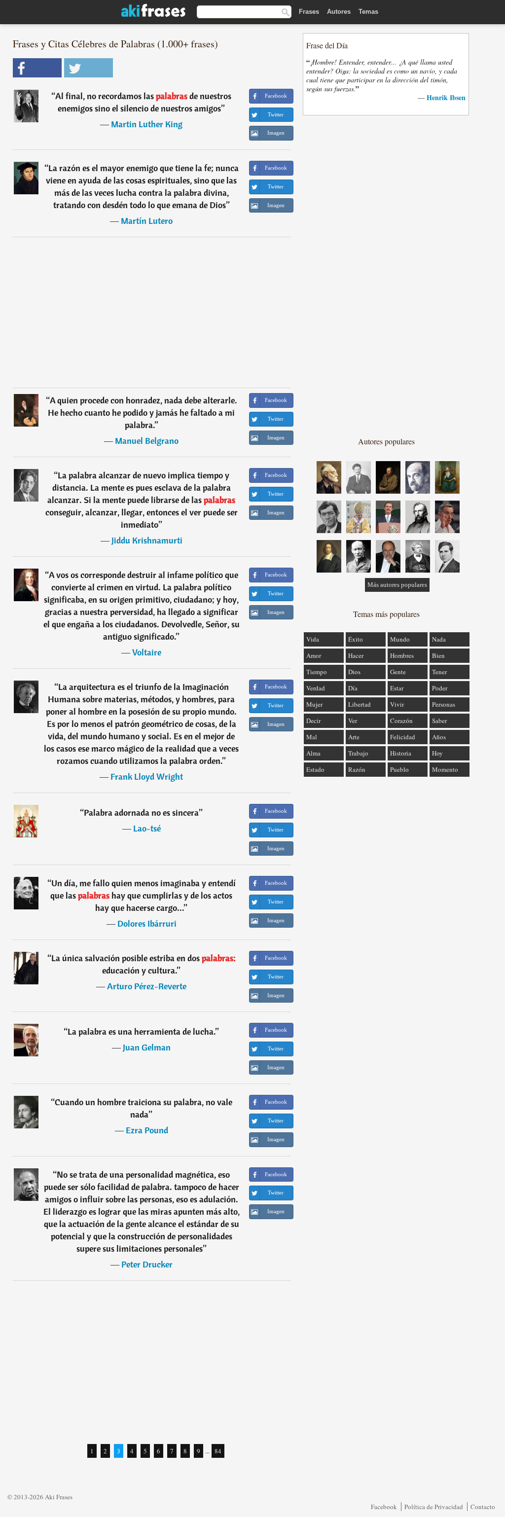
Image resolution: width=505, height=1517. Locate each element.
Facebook (384, 1506)
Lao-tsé (147, 828)
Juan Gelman (147, 1047)
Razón (356, 769)
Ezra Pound (147, 1130)
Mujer (314, 704)
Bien (438, 655)
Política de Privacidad (433, 1506)
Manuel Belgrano (147, 440)
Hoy (437, 753)
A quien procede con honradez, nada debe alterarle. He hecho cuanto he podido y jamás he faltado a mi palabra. (142, 413)
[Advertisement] (152, 312)
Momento (445, 769)
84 (218, 1450)
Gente (398, 671)
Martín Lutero (147, 220)
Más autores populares (397, 584)
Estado (315, 769)
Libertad (359, 704)
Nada (439, 639)
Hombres (402, 655)
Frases (309, 11)
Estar (396, 688)
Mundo (400, 639)
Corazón (401, 720)
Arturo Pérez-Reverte (146, 986)
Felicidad (402, 736)
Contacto (482, 1506)
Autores (339, 11)
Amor (313, 655)
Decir (313, 720)
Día (353, 688)
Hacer (355, 655)
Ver (352, 720)
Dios (354, 671)
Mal (311, 736)
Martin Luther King (146, 124)
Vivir (397, 704)
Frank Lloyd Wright (146, 776)
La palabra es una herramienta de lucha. (142, 1031)
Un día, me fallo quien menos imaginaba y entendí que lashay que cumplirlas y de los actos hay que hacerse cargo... (143, 895)
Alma (313, 753)
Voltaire (146, 652)
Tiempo (316, 671)
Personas (443, 704)
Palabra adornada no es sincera (141, 812)
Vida (312, 639)
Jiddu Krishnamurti (146, 540)
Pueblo (399, 769)
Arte (354, 736)
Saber (439, 720)
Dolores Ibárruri (147, 923)
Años (439, 736)
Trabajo (358, 753)
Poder (439, 688)
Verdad (315, 688)
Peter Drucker (147, 1264)
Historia (400, 753)
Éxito (355, 639)
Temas (368, 11)
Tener (439, 671)
